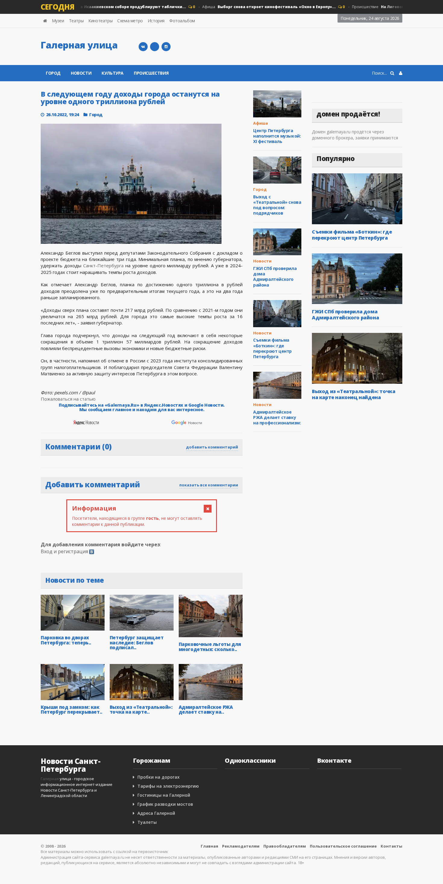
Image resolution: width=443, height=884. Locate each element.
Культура (113, 73)
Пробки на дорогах (158, 777)
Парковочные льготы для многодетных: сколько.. (210, 646)
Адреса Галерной (156, 813)
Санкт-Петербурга (103, 265)
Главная (209, 846)
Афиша (260, 6)
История (156, 20)
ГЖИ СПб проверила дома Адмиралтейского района (275, 276)
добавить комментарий (212, 447)
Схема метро (130, 20)
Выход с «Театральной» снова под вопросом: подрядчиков (277, 205)
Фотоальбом (182, 20)
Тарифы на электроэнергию (168, 786)
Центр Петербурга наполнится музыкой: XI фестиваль (277, 136)
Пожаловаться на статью (68, 399)
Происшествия (151, 73)
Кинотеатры (100, 20)
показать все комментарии (208, 485)
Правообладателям (284, 846)
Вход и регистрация (64, 551)
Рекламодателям (240, 846)
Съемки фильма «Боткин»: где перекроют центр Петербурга (272, 348)
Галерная (50, 778)
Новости (91, 6)
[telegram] (154, 46)
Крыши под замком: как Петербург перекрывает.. (71, 709)
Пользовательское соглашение (343, 846)
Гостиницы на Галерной (163, 795)
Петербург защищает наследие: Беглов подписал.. (137, 642)
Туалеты (147, 822)
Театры (76, 20)
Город (53, 73)
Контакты (391, 846)
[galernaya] (166, 46)
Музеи (58, 20)
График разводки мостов (165, 804)
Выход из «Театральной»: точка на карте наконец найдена (353, 394)
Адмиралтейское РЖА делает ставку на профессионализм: (277, 417)
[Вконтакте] (143, 46)
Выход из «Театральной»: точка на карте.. (141, 709)
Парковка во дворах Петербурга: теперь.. (66, 640)
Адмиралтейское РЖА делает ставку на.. (206, 709)
